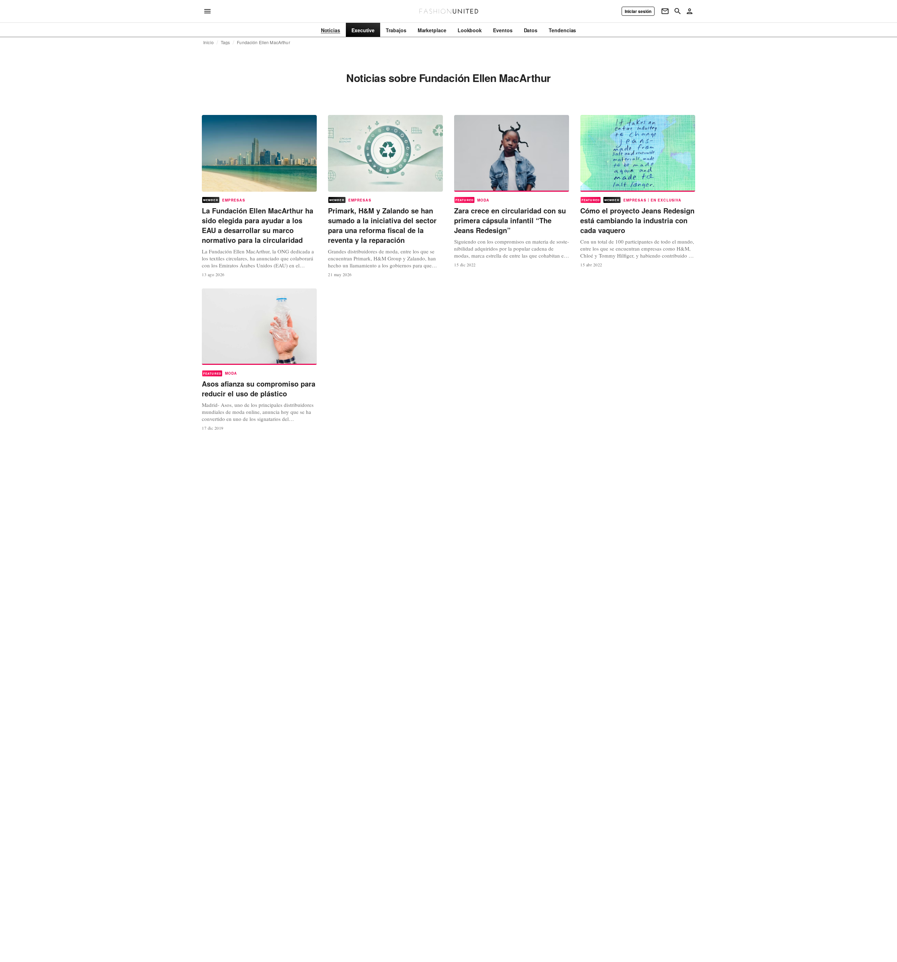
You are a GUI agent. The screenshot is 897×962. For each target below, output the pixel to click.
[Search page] (677, 11)
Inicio (208, 42)
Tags (225, 42)
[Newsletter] (665, 11)
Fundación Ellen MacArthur (263, 42)
